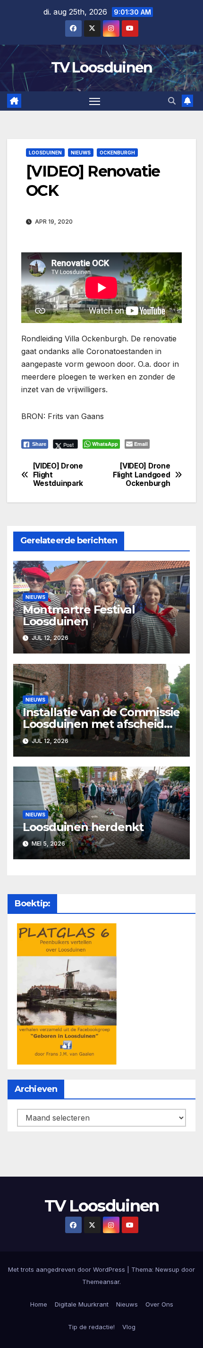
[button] (172, 100)
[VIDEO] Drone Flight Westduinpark (58, 475)
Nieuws (81, 152)
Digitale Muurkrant (82, 1304)
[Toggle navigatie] (95, 101)
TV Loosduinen (101, 67)
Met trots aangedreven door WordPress (67, 1269)
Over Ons (159, 1304)
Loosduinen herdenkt (83, 827)
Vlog (128, 1327)
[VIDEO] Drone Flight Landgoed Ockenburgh (141, 475)
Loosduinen (45, 152)
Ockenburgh (117, 152)
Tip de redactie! (91, 1327)
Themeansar (100, 1281)
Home (38, 1304)
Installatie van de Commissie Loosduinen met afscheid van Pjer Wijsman (101, 724)
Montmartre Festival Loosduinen (79, 615)
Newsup (167, 1269)
